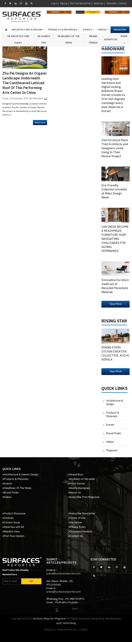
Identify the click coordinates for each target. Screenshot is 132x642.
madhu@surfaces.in (66, 602)
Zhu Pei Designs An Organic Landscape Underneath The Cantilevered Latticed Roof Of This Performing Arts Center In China (24, 83)
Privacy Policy (78, 527)
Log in (54, 3)
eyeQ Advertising (66, 623)
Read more (40, 122)
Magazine (120, 30)
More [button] (124, 36)
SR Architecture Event (18, 39)
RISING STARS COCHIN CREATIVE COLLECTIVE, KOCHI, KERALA (115, 353)
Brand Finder (93, 39)
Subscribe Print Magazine (84, 497)
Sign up (63, 3)
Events (110, 425)
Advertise (99, 3)
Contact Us (76, 536)
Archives (9, 518)
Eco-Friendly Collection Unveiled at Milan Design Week (114, 191)
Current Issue (12, 522)
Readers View (12, 532)
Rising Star (114, 322)
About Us (75, 493)
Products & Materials (112, 415)
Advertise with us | (67, 630)
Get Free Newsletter (80, 3)
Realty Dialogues (80, 488)
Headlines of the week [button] (69, 39)
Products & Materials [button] (62, 30)
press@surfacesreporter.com (63, 574)
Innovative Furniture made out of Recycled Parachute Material (115, 286)
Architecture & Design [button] (27, 30)
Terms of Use (78, 518)
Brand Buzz (76, 475)
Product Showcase (14, 513)
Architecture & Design (114, 403)
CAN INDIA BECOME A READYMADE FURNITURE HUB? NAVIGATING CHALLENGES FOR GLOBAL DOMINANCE (115, 239)
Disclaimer (76, 522)
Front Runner (77, 484)
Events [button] (87, 30)
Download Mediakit (81, 532)
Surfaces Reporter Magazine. (49, 619)
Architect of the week (82, 479)
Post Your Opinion (14, 536)
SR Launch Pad (43, 39)
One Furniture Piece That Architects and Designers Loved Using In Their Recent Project (114, 148)
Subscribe (111, 3)
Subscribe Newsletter (82, 513)
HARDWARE (113, 49)
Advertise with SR (14, 527)
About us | (50, 630)
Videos (102, 30)
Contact (123, 3)
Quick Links (114, 389)
